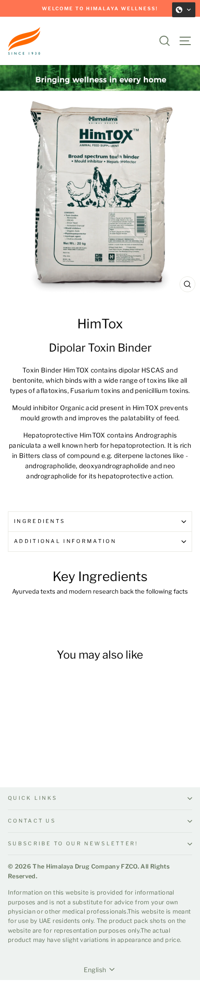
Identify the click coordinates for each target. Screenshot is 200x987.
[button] (183, 9)
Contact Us (32, 820)
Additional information (65, 541)
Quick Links (32, 798)
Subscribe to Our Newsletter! (73, 843)
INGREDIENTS (39, 521)
